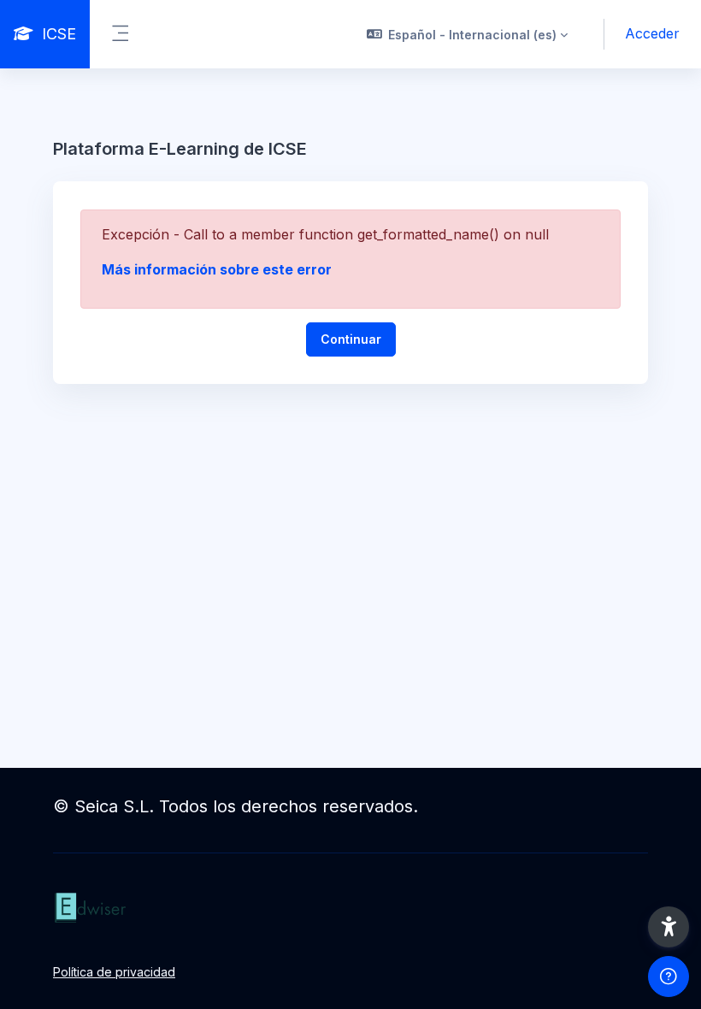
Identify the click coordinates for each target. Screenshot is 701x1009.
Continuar (351, 339)
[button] (467, 34)
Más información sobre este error (217, 269)
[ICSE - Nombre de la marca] (350, 908)
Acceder (652, 33)
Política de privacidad (114, 972)
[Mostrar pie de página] (668, 976)
